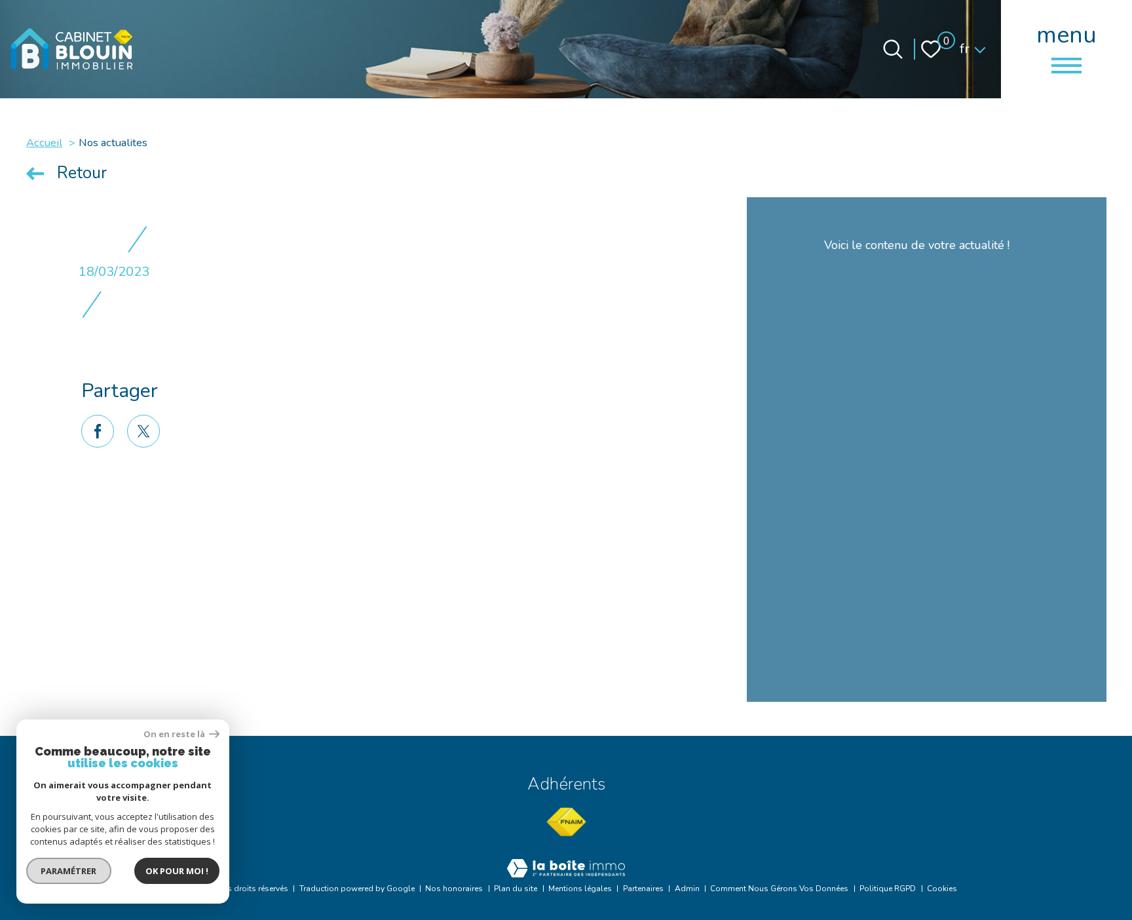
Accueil (44, 142)
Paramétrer (69, 871)
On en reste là (175, 734)
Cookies (942, 888)
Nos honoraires (454, 888)
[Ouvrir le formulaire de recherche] (892, 49)
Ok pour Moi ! (176, 871)
